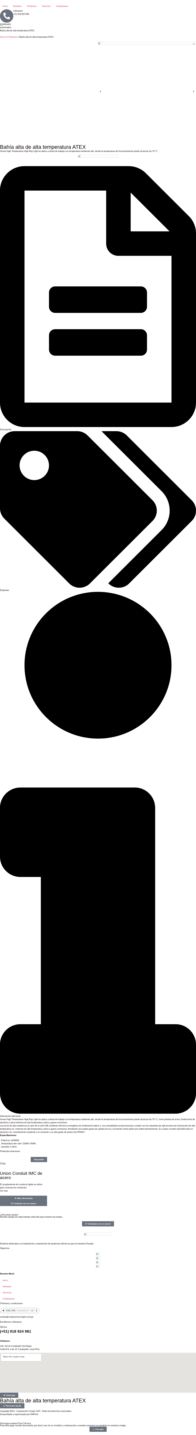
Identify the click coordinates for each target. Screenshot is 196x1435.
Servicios (46, 6)
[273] (147, 91)
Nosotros (17, 6)
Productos (32, 6)
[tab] (98, 298)
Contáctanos (62, 6)
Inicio (5, 6)
